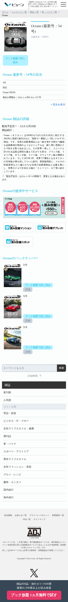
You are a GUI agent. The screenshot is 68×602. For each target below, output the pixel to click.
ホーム (5, 12)
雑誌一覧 (34, 12)
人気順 (7, 400)
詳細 (27, 289)
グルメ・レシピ (12, 474)
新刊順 (7, 392)
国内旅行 (8, 489)
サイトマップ (39, 519)
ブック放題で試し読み (15, 60)
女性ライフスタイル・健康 (18, 428)
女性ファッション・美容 (17, 466)
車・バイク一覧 (49, 12)
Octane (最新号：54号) (46, 28)
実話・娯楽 (9, 413)
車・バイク (9, 443)
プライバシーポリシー (39, 515)
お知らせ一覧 (21, 515)
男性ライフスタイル (14, 459)
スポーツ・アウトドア (16, 451)
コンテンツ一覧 (19, 12)
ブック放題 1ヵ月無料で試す (34, 595)
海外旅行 (8, 497)
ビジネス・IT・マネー (16, 421)
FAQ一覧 (27, 519)
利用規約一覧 (58, 515)
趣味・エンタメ (12, 482)
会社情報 (8, 515)
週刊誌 (7, 436)
